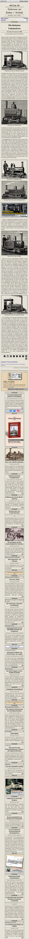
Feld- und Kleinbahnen (20, 364)
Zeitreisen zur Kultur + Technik (14, 10)
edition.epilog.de (4, 18)
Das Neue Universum (6, 364)
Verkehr (3, 365)
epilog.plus (3, 20)
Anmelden (25, 18)
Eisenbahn (14, 22)
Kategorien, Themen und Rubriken (9, 362)
